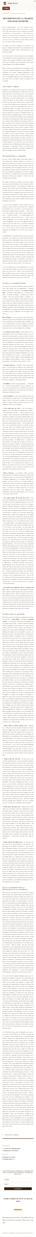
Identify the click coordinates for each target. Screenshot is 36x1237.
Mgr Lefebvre (20, 13)
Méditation (8, 1135)
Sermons (16, 1135)
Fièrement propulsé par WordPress (25, 1233)
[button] (35, 1)
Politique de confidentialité (9, 1233)
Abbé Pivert (13, 3)
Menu (7, 8)
